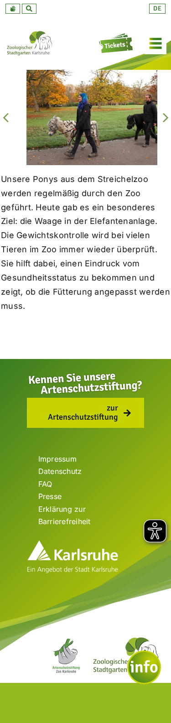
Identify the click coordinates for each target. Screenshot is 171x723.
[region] (85, 117)
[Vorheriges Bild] (5, 117)
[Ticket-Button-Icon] (116, 36)
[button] (12, 9)
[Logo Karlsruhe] (72, 543)
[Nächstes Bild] (165, 117)
